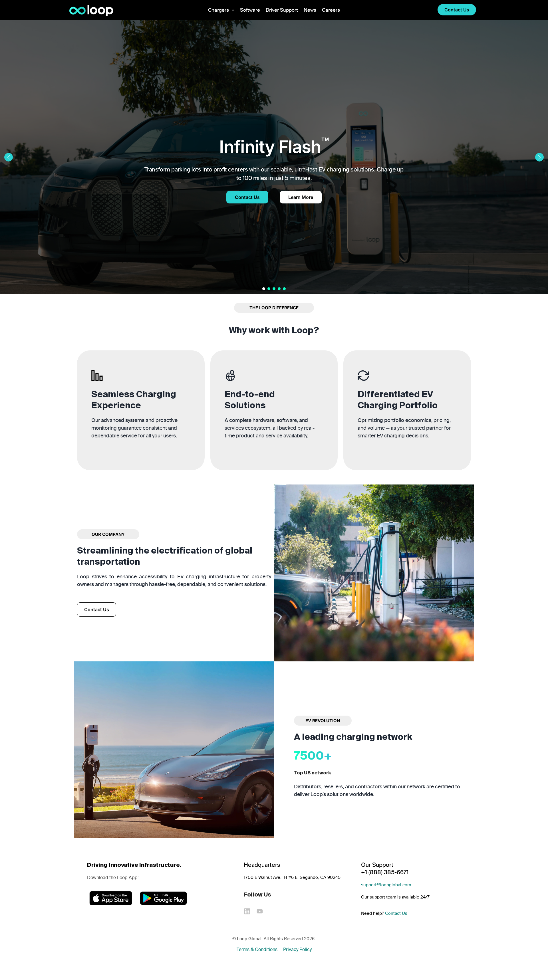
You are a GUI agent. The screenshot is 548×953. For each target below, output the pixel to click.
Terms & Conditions (257, 949)
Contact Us (396, 913)
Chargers (218, 10)
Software (250, 10)
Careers (331, 10)
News (310, 10)
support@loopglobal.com (386, 884)
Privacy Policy (297, 949)
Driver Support (282, 10)
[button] (221, 10)
